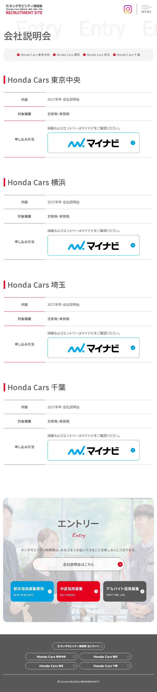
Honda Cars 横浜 (68, 55)
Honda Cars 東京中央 (35, 55)
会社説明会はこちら (78, 564)
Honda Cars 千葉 (128, 55)
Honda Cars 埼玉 (98, 55)
